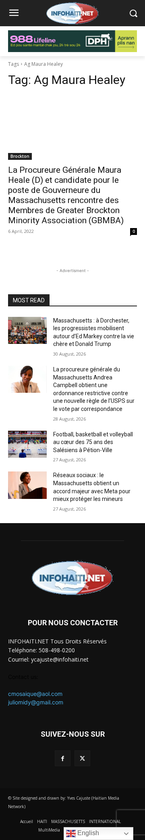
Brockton (19, 156)
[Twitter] (82, 758)
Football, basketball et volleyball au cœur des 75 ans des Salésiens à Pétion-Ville (93, 442)
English (87, 833)
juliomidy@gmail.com (35, 702)
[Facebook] (62, 758)
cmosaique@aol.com (35, 693)
